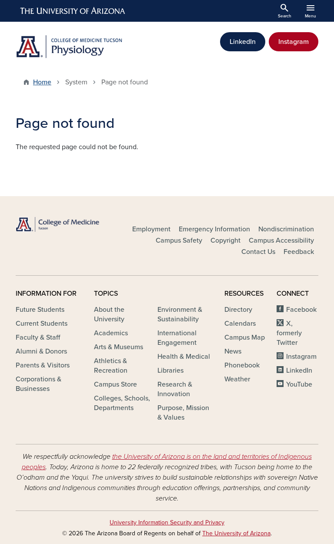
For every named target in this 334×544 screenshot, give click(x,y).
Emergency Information (214, 229)
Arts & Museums (118, 347)
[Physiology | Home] (89, 46)
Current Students (41, 323)
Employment (151, 229)
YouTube (299, 384)
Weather (237, 379)
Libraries (170, 370)
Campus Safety (179, 240)
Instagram (293, 41)
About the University (109, 314)
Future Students (40, 309)
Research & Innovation (174, 389)
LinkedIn (243, 41)
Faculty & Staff (38, 337)
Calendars (240, 323)
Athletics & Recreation (110, 366)
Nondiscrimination (286, 229)
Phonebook (242, 365)
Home (42, 82)
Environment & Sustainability (179, 314)
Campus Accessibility (281, 240)
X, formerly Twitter (289, 333)
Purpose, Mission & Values (183, 413)
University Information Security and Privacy (167, 522)
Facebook (301, 309)
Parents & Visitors (43, 365)
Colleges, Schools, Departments (122, 403)
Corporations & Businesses (38, 384)
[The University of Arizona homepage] (73, 11)
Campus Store (115, 384)
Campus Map (244, 337)
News (232, 351)
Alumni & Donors (41, 351)
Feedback (299, 251)
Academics (111, 333)
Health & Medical (183, 356)
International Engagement (177, 338)
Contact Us (258, 251)
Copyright (225, 240)
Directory (238, 309)
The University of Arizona (236, 533)
